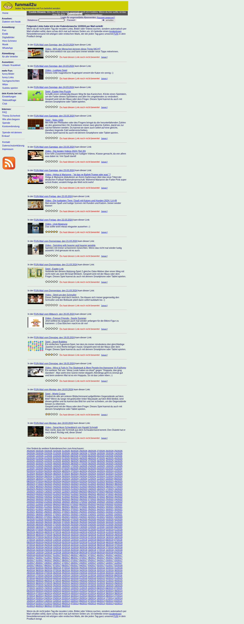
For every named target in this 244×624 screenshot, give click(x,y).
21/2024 (109, 476)
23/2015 (74, 586)
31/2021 (31, 512)
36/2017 (92, 558)
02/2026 (31, 458)
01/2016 (83, 578)
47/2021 (83, 507)
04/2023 (31, 494)
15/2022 (101, 502)
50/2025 (74, 458)
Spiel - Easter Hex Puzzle (58, 91)
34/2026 (39, 451)
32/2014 (74, 596)
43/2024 (109, 471)
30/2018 (83, 547)
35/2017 (101, 558)
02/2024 (83, 481)
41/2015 (109, 580)
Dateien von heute (11, 21)
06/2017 (66, 565)
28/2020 (48, 525)
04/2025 (92, 469)
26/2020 (66, 525)
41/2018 (83, 545)
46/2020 (83, 519)
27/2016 (48, 573)
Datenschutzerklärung (13, 145)
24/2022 (118, 499)
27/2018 (109, 547)
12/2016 (83, 575)
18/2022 (74, 502)
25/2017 (92, 560)
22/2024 (101, 476)
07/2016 (31, 578)
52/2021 (39, 507)
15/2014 (31, 601)
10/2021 (118, 514)
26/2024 (66, 476)
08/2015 (109, 588)
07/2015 (118, 588)
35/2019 (66, 535)
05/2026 (101, 456)
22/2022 (39, 502)
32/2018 (66, 547)
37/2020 (66, 522)
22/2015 (83, 586)
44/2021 (109, 507)
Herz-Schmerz (9, 41)
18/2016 (31, 575)
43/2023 (74, 484)
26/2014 (31, 598)
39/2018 (101, 545)
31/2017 (39, 560)
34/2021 (101, 509)
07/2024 (39, 481)
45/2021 (101, 507)
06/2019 (31, 542)
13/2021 (92, 514)
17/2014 (109, 598)
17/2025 (74, 466)
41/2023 (92, 484)
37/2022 (101, 497)
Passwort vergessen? (106, 18)
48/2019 (48, 532)
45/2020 (92, 519)
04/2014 (118, 601)
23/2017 (109, 560)
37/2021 (74, 509)
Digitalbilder (8, 37)
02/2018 (39, 555)
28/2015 (31, 586)
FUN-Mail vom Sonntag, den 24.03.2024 (54, 45)
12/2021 (101, 514)
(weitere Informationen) (93, 15)
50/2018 (101, 542)
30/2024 (31, 476)
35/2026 (31, 451)
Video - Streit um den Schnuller (60, 295)
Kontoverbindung (10, 126)
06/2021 (57, 517)
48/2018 (118, 542)
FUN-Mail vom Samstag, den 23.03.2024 (54, 116)
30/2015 (109, 583)
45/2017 (109, 555)
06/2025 (74, 469)
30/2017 (48, 560)
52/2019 (109, 530)
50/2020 (48, 519)
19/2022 (66, 502)
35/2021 (92, 509)
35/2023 (48, 486)
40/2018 (92, 545)
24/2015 (66, 586)
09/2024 (118, 479)
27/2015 (39, 586)
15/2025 (92, 466)
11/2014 (66, 601)
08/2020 (31, 530)
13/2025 (109, 466)
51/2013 (48, 603)
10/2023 (74, 491)
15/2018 (118, 550)
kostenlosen (115, 31)
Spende (6, 123)
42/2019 (101, 532)
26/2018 (118, 547)
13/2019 (66, 540)
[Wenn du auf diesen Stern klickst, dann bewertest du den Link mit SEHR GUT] (56, 56)
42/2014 (83, 593)
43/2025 (39, 461)
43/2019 (92, 532)
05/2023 (118, 491)
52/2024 (31, 471)
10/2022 (48, 504)
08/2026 (74, 456)
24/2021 (92, 512)
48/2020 (66, 519)
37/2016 (57, 570)
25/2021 (83, 512)
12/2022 (31, 504)
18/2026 (83, 453)
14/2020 (74, 527)
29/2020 (39, 525)
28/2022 (83, 499)
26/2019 (48, 537)
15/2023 (31, 491)
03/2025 (101, 469)
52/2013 (39, 603)
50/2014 (109, 591)
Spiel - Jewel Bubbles (56, 342)
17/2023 (109, 489)
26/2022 (101, 499)
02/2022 (118, 504)
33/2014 (66, 596)
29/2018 (92, 547)
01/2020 (92, 530)
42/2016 (109, 568)
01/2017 (109, 565)
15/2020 (66, 527)
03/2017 (92, 565)
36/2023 (39, 486)
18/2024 (39, 479)
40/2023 (101, 484)
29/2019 (118, 535)
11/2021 (109, 514)
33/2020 (101, 522)
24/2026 (31, 453)
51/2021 (48, 507)
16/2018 (109, 550)
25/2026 (118, 451)
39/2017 (66, 558)
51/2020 (39, 519)
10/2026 (57, 456)
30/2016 (118, 570)
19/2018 (83, 550)
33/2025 (31, 463)
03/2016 (66, 578)
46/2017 (101, 555)
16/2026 (101, 453)
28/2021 (57, 512)
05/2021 (66, 517)
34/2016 (83, 570)
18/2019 (118, 537)
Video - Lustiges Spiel (56, 70)
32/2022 (48, 499)
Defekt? (104, 57)
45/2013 (92, 603)
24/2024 (83, 476)
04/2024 (66, 481)
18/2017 (57, 563)
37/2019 (48, 535)
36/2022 (109, 497)
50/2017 (66, 555)
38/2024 (57, 474)
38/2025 (83, 461)
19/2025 (57, 466)
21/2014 (74, 598)
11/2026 (48, 456)
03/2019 (57, 542)
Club (4, 103)
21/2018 (66, 550)
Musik (5, 44)
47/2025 (101, 458)
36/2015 (57, 583)
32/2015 (92, 583)
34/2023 (57, 486)
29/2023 (101, 486)
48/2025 (92, 458)
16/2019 (39, 540)
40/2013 (39, 606)
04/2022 (101, 504)
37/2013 (57, 606)
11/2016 (92, 575)
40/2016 (31, 570)
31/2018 (74, 547)
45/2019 (74, 532)
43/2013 (109, 603)
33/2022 (39, 499)
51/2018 (92, 542)
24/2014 (48, 598)
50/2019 (31, 532)
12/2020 (92, 527)
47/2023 (39, 484)
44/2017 (118, 555)
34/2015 (74, 583)
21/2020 (109, 525)
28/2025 (74, 463)
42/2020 (118, 519)
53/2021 (109, 517)
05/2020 (57, 530)
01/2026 (39, 458)
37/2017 (83, 558)
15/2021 (74, 514)
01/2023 (57, 494)
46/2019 (66, 532)
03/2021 (83, 517)
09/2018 (74, 553)
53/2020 (118, 517)
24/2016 (74, 573)
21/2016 (101, 573)
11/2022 (39, 504)
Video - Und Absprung (56, 224)
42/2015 (101, 580)
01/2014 (83, 591)
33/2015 (83, 583)
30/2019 (109, 535)
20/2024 (118, 476)
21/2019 (92, 537)
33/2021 (109, 509)
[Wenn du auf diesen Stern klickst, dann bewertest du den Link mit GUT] (54, 56)
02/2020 (83, 530)
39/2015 (31, 583)
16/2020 (57, 527)
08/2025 (57, 469)
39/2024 (48, 474)
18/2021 (48, 514)
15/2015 (48, 588)
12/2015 (74, 588)
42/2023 (83, 484)
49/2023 (118, 481)
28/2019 (31, 537)
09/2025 (48, 469)
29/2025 (66, 463)
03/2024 (74, 481)
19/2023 (92, 489)
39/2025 (74, 461)
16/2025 (83, 466)
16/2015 (39, 588)
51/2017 (57, 555)
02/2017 (101, 565)
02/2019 (66, 542)
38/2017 (74, 558)
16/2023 (118, 489)
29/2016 (31, 573)
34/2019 (74, 535)
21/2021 (118, 512)
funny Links (8, 77)
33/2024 (101, 474)
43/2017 (31, 558)
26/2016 (57, 573)
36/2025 (101, 461)
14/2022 (109, 502)
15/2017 (83, 563)
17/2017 (66, 563)
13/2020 (83, 527)
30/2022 (66, 499)
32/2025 (39, 463)
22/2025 (31, 466)
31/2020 (118, 522)
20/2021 (31, 514)
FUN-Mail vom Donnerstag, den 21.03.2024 (56, 241)
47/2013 (74, 603)
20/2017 (39, 563)
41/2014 (92, 593)
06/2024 (48, 481)
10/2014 (74, 601)
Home (5, 13)
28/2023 (109, 486)
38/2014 (118, 593)
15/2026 (109, 453)
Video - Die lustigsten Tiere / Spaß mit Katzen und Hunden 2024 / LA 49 (81, 200)
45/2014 (57, 593)
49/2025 (83, 458)
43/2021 (118, 507)
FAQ (4, 112)
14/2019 (57, 540)
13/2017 (101, 563)
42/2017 (39, 558)
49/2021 (66, 507)
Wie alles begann (11, 119)
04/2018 (118, 553)
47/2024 (74, 471)
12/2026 (39, 456)
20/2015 (101, 586)
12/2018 (48, 553)
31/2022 (57, 499)
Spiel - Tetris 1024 (54, 120)
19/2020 (31, 527)
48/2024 (66, 471)
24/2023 (48, 489)
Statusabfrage (9, 100)
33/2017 (118, 558)
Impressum (7, 149)
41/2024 (31, 474)
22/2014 (66, 598)
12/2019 (74, 540)
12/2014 (57, 601)
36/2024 (74, 474)
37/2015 (48, 583)
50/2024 (48, 471)
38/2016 (48, 570)
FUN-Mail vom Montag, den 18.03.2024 (53, 389)
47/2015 (57, 580)
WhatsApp (7, 48)
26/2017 (83, 560)
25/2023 (39, 489)
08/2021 (39, 517)
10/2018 (66, 553)
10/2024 (109, 479)
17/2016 (39, 575)
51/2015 (118, 578)
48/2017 (83, 555)
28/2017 (66, 560)
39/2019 (31, 535)
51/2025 (66, 458)
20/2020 (118, 525)
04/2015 (48, 591)
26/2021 (74, 512)
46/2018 (39, 545)
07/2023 (101, 491)
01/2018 (74, 542)
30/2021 (39, 512)
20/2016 (109, 573)
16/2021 (66, 514)
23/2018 (48, 550)
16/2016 (48, 575)
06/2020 (48, 530)
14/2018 (31, 553)
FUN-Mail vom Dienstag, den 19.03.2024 (54, 337)
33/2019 (83, 535)
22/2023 (66, 489)
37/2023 (31, 486)
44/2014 (66, 593)
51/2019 (118, 530)
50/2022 (83, 494)
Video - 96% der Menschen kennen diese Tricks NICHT (73, 49)
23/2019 (74, 537)
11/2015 (83, 588)
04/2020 (66, 530)
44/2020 (101, 519)
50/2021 (57, 507)
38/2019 (39, 535)
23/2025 (118, 463)
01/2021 (101, 517)
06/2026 (92, 456)
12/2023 (57, 491)
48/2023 (31, 484)
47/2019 (57, 532)
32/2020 (109, 522)
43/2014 (74, 593)
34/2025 (118, 461)
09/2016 (109, 575)
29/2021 (48, 512)
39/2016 (39, 570)
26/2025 (92, 463)
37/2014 (31, 596)
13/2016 (74, 575)
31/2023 (83, 486)
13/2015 (66, 588)
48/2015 (48, 580)
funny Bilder (8, 74)
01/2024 (118, 469)
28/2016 (39, 573)
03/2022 (109, 504)
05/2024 (57, 481)
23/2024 (92, 476)
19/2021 (39, 514)
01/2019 (101, 530)
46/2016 (74, 568)
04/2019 (48, 542)
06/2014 (101, 601)
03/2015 (57, 591)
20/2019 (101, 537)
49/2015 (39, 580)
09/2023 (83, 491)
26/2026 (109, 451)
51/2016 (31, 568)
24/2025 (109, 463)
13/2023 (48, 491)
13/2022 (118, 502)
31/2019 (101, 535)
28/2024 (48, 476)
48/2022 (101, 494)
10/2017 (31, 565)
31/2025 (48, 463)
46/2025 (109, 458)
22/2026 (48, 453)
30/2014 (92, 596)
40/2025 (66, 461)
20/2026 (66, 453)
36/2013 (66, 606)
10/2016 (101, 575)
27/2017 (74, 560)
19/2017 (48, 563)
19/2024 (31, 479)
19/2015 (109, 586)
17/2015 (31, 588)
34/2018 (48, 547)
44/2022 (39, 497)
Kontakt (6, 142)
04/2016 (57, 578)
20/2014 (83, 598)
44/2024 (101, 471)
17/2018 (101, 550)
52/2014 (92, 591)
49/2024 (57, 471)
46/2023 (48, 484)
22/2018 (57, 550)
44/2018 (57, 545)
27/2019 (39, 537)
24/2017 (101, 560)
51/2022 (74, 494)
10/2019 (92, 540)
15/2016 (57, 575)
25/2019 (57, 537)
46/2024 (83, 471)
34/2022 (31, 499)
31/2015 (101, 583)
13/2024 (83, 479)
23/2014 (57, 598)
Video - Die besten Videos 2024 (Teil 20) (65, 151)
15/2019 (48, 540)
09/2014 (83, 601)
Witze (5, 84)
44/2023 (66, 484)
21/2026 (57, 453)
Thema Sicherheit (11, 116)
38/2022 (92, 497)
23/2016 (83, 573)
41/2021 (39, 509)
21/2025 (39, 466)
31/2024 (118, 474)
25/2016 (66, 573)
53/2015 (101, 578)
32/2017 (31, 560)
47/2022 (109, 494)
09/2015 (101, 588)
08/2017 (48, 565)
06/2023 (109, 491)
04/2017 (83, 565)
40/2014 (101, 593)
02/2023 (48, 494)
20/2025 (48, 466)
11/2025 (31, 469)
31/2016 (109, 570)
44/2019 (83, 532)
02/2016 (74, 578)
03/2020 (74, 530)
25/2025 (101, 463)
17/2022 (83, 502)
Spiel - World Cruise (55, 394)
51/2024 (39, 471)
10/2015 (92, 588)
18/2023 (101, 489)
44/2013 (101, 603)
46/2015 (66, 580)
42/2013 (118, 603)
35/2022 (118, 497)
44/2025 (31, 461)
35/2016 (74, 570)
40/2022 (74, 497)
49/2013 (66, 603)
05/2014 (109, 601)
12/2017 (109, 563)
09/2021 (31, 517)
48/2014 (31, 593)
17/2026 (92, 453)
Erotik (5, 34)
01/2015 (74, 591)
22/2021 (109, 512)
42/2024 (118, 471)
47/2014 (39, 593)
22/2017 (118, 560)
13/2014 (48, 601)
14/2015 (57, 588)
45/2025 (118, 458)
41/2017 (48, 558)
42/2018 (74, 545)
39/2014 (109, 593)
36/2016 (66, 570)
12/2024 (92, 479)
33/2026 (48, 451)
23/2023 (57, 489)
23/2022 (31, 502)
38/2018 (109, 545)
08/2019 (109, 540)
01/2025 (48, 458)
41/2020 (31, 522)
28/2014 (109, 596)
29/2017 (57, 560)
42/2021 (31, 509)
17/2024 (48, 479)
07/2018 (92, 553)
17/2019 (31, 540)
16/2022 (92, 502)
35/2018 (39, 547)
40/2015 (118, 580)
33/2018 (57, 547)
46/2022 (118, 494)
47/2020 (74, 519)
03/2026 (118, 456)
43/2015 (92, 580)
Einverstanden (74, 14)
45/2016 (83, 568)
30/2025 (57, 463)
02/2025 (109, 469)
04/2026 (109, 456)
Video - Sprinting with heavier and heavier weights (70, 245)
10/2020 (109, 527)
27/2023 (118, 486)
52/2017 (48, 555)
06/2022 (83, 504)
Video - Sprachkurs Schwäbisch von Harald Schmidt (71, 427)
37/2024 (66, 474)
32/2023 (74, 486)
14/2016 (66, 575)
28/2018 (101, 547)
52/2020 (31, 519)
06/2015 (31, 591)
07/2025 (66, 469)
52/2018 (83, 542)
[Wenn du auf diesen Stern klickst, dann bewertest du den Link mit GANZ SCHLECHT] (46, 56)
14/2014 (39, 601)
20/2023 (83, 489)
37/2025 (92, 461)
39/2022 (83, 497)
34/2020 (92, 522)
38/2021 (66, 509)
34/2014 (57, 596)
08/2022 (66, 504)
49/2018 (109, 542)
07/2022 (74, 504)
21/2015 (92, 586)
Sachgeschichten (11, 81)
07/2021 (48, 517)
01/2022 (31, 507)
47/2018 (31, 545)
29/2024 (39, 476)
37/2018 (118, 545)
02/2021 (92, 517)
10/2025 (39, 469)
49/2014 (118, 591)
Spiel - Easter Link (54, 269)
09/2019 (101, 540)
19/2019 (109, 537)
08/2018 (83, 553)
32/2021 (118, 509)
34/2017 (109, 558)
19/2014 (92, 598)
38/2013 (48, 606)
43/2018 (66, 545)
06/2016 (39, 578)
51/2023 (101, 481)
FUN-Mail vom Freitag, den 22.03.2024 (53, 196)
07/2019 (118, 540)
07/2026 (83, 456)
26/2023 (31, 489)
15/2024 (66, 479)
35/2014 (48, 596)
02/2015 (66, 591)
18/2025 (66, 466)
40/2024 (39, 474)
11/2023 (66, 491)
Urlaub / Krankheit (11, 65)
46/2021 (92, 507)
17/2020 (48, 527)
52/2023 (92, 481)
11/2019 (83, 540)
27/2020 (57, 525)
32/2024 (109, 474)
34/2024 (92, 474)
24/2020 (83, 525)
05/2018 (109, 553)
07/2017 (57, 565)
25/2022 (109, 499)
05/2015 (39, 591)
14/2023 (39, 491)
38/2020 (57, 522)
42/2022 (57, 497)
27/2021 (66, 512)
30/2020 (31, 525)
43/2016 (101, 568)
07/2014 (92, 601)
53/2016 (92, 578)
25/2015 (57, 586)
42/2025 (48, 461)
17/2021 (57, 514)
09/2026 (66, 456)
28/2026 (92, 451)
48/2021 (74, 507)
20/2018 (74, 550)
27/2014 (118, 596)
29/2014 (101, 596)
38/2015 (39, 583)
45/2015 (74, 580)
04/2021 (74, 517)
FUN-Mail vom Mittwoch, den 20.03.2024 (54, 314)
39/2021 (57, 509)
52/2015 (109, 578)
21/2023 (74, 489)
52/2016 (118, 565)
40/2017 (57, 558)
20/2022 (57, 502)
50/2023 (109, 481)
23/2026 (39, 453)
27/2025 (83, 463)
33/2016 (92, 570)
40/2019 (118, 532)
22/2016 (92, 573)
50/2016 (39, 568)
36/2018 (31, 547)
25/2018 (31, 550)
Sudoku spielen (10, 88)
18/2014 (101, 598)
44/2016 (92, 568)
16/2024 (57, 479)
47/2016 (66, 568)
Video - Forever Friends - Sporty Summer (65, 318)
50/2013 (57, 603)
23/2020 (92, 525)
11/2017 (118, 563)
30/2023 (92, 486)
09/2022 (57, 504)
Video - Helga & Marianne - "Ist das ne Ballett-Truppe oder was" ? (78, 174)
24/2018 (39, 550)
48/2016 (57, 568)
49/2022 (92, 494)
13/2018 (39, 553)
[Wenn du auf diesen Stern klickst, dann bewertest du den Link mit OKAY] (51, 56)
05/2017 (74, 565)
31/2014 (83, 596)
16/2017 (74, 563)
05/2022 (92, 504)
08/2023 (92, 491)
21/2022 (48, 502)
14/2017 (92, 563)
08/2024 (31, 481)
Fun (4, 30)
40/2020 (39, 522)
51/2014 (101, 591)
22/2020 (101, 525)
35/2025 (109, 461)
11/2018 (57, 553)
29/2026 (83, 451)
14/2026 (118, 453)
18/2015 (118, 586)
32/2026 (57, 451)
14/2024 (74, 479)
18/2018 (92, 550)
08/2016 (118, 575)
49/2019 (39, 532)
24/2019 (66, 537)
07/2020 (39, 530)
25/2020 (74, 525)
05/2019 (39, 542)
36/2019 (57, 535)
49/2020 (57, 519)
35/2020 (83, 522)
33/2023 (66, 486)
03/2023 (39, 494)
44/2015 (83, 580)
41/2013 (31, 606)
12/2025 (118, 466)
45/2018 (48, 545)
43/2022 (48, 497)
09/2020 (118, 527)
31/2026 (66, 451)
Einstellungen (9, 96)
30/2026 (74, 451)
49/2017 (74, 555)
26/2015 (48, 586)
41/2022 (66, 497)
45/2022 (31, 497)
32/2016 (101, 570)
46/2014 (48, 593)
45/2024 (92, 471)
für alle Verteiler (10, 56)
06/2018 (101, 553)
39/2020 (48, 522)
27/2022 (92, 499)
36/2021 (83, 509)
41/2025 (57, 461)
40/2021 (48, 509)
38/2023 (118, 484)
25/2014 (39, 598)
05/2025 (83, 469)
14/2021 (83, 514)
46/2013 (83, 603)
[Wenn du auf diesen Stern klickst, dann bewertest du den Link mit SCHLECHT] (49, 56)
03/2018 (31, 555)
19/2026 (74, 453)
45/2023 (57, 484)
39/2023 (109, 484)
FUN (116, 34)
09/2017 (39, 565)
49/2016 (48, 568)
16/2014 (118, 598)
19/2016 (118, 573)
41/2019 (109, 532)
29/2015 (118, 583)
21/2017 (31, 563)
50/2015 (31, 580)
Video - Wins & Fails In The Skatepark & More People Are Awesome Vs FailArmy (85, 368)
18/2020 (39, 527)
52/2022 (66, 494)
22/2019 (83, 537)
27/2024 (57, 476)
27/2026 (101, 451)
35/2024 (83, 474)
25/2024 (74, 476)
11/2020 (101, 527)
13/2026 (31, 456)
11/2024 (101, 479)
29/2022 (74, 499)
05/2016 (48, 578)
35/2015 (66, 583)
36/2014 (39, 596)
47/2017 (92, 555)
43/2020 (109, 519)
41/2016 (118, 568)
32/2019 (92, 535)
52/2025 (57, 458)
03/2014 (31, 603)
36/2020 (74, 522)
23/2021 (101, 512)
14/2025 (101, 466)
